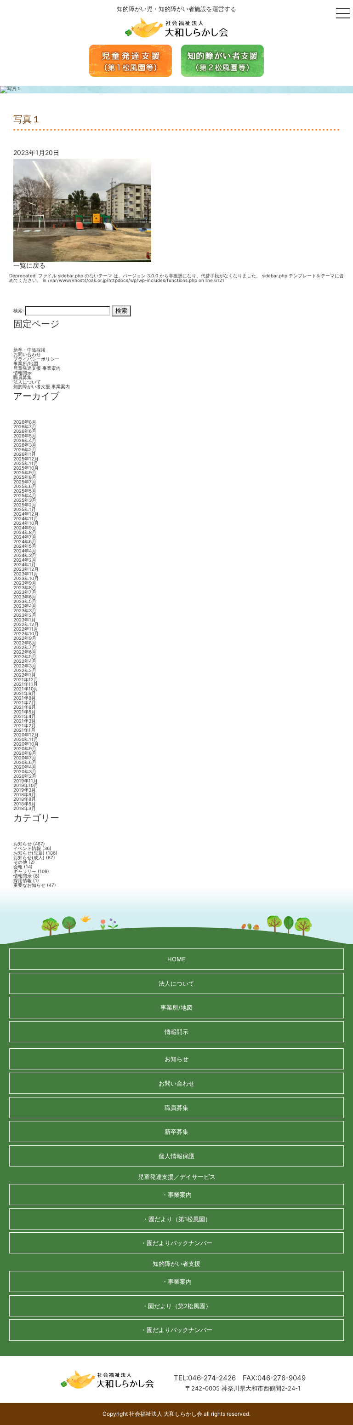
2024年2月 (24, 560)
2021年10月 (25, 688)
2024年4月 (24, 550)
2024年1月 (24, 564)
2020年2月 (24, 776)
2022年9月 (24, 638)
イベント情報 (27, 848)
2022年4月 (24, 661)
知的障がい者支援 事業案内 (41, 386)
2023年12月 (26, 569)
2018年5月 (24, 803)
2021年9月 (24, 693)
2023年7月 (24, 592)
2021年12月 (25, 679)
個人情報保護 (176, 1156)
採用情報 (22, 880)
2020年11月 (25, 739)
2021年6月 (24, 707)
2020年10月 (26, 744)
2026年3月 (24, 445)
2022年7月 (24, 647)
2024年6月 (24, 541)
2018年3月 (24, 808)
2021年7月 (24, 702)
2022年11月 (25, 629)
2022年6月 (24, 652)
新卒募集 (176, 1131)
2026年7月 (24, 426)
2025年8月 (24, 477)
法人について (27, 382)
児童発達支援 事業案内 (37, 368)
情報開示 (22, 372)
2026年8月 (24, 422)
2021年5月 (24, 711)
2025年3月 (24, 500)
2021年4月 (24, 716)
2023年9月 (24, 583)
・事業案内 (177, 1194)
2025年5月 (24, 491)
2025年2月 (24, 504)
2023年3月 (24, 610)
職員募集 (22, 377)
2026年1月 (24, 454)
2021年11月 (25, 684)
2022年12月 (26, 624)
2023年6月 (24, 596)
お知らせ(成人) (29, 857)
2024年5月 (24, 546)
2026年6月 (24, 431)
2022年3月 (24, 665)
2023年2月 (24, 615)
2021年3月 (24, 721)
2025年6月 (24, 486)
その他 (20, 862)
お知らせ (22, 843)
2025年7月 (24, 481)
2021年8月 (24, 698)
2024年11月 (25, 518)
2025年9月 (24, 472)
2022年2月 (24, 670)
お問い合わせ (27, 354)
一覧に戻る (29, 265)
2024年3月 (24, 555)
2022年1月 (24, 675)
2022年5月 (24, 656)
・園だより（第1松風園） (176, 1219)
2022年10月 (26, 633)
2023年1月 (24, 619)
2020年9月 (24, 748)
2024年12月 (26, 514)
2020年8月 (24, 753)
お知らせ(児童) (29, 853)
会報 (18, 866)
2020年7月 (24, 757)
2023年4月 (24, 606)
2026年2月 (24, 449)
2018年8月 (24, 799)
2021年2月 (24, 725)
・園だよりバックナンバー (176, 1243)
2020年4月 (24, 767)
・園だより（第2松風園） (176, 1306)
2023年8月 (24, 587)
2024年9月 (24, 527)
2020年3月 (24, 771)
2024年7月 (24, 537)
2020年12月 (26, 734)
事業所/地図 (25, 363)
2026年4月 (24, 440)
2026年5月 (24, 435)
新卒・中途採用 (29, 349)
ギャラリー (24, 871)
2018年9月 (24, 794)
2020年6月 (24, 762)
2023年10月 (26, 578)
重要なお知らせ (29, 885)
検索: (18, 310)
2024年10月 (26, 523)
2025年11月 (25, 463)
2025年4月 (24, 495)
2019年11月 (25, 780)
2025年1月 (24, 509)
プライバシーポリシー (36, 359)
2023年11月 (25, 573)
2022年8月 (24, 642)
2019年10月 (25, 785)
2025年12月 (26, 458)
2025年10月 (26, 468)
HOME (176, 959)
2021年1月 (24, 730)
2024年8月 (24, 532)
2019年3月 (24, 790)
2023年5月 (24, 601)
